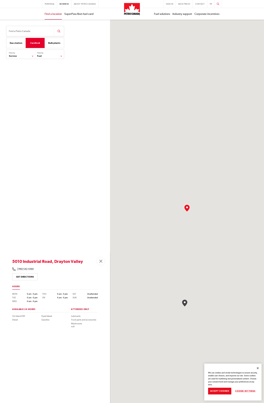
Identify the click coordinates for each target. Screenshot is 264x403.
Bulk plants (54, 43)
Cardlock (35, 43)
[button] (187, 208)
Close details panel (101, 261)
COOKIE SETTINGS (245, 391)
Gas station (16, 43)
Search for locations (59, 31)
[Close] (257, 368)
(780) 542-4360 (25, 268)
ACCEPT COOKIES (219, 391)
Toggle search (218, 4)
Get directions (25, 277)
